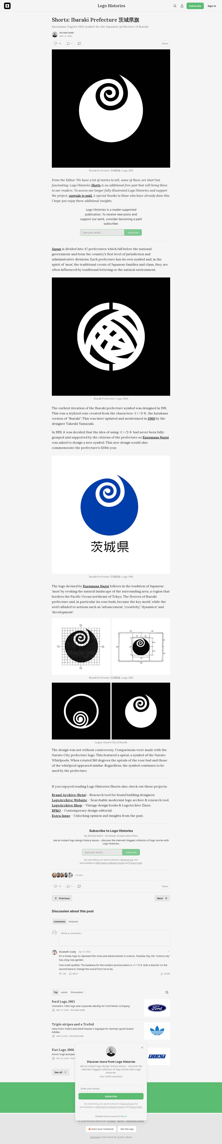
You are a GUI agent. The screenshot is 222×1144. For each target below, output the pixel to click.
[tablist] (66, 921)
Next (160, 898)
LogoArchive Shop (67, 805)
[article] (111, 1008)
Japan (56, 249)
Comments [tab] (59, 921)
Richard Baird (67, 33)
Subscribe (195, 5)
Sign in (212, 5)
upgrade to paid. (80, 195)
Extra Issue (61, 816)
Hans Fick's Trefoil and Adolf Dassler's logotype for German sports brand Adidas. (92, 1030)
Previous (64, 898)
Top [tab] (56, 992)
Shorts (96, 185)
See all (58, 1072)
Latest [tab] (64, 992)
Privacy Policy (135, 1106)
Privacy (111, 1120)
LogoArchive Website (69, 800)
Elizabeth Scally (67, 951)
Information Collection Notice (110, 1106)
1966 (151, 418)
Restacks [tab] (73, 921)
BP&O (56, 810)
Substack (95, 1137)
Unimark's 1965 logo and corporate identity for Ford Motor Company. (91, 1006)
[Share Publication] (182, 6)
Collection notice (135, 1120)
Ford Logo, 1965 (63, 1001)
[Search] (175, 6)
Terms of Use (126, 1103)
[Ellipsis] (168, 951)
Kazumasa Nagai (156, 437)
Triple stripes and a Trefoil (73, 1024)
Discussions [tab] (77, 992)
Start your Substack (102, 1129)
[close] (142, 1047)
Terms (120, 1120)
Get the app (127, 1129)
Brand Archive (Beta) (69, 795)
